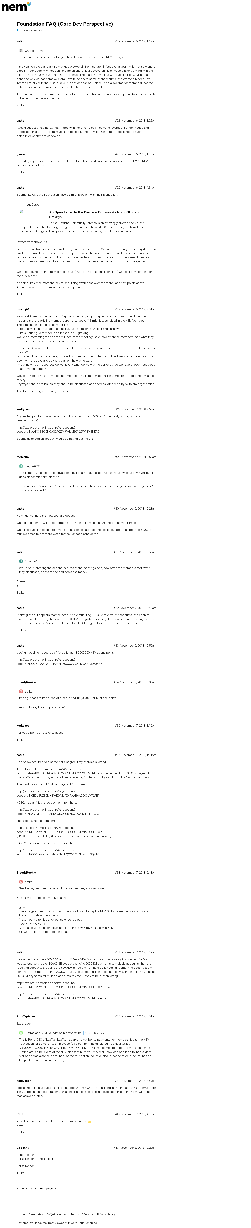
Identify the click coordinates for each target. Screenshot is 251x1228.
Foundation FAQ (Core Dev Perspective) (65, 24)
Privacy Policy (106, 1214)
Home (21, 1214)
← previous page (28, 1188)
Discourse (40, 1223)
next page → (48, 1188)
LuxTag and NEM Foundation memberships (53, 1033)
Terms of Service (82, 1214)
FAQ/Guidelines (57, 1214)
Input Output (32, 204)
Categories (35, 1214)
